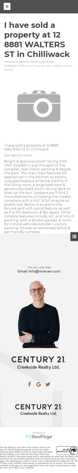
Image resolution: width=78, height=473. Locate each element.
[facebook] (29, 384)
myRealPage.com (39, 437)
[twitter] (48, 384)
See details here (18, 155)
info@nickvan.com (44, 271)
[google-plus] (39, 384)
